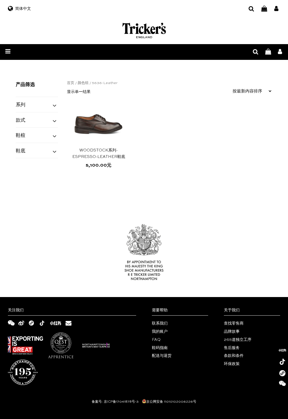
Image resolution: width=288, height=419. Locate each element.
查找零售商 (234, 323)
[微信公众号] (282, 384)
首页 (70, 83)
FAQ (156, 340)
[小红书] (282, 350)
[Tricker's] (144, 30)
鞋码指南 (160, 348)
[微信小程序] (282, 373)
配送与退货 (162, 356)
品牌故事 (232, 332)
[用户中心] (276, 9)
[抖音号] (282, 361)
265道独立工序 (237, 340)
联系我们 (160, 323)
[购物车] (264, 9)
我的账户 (160, 332)
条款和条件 (234, 356)
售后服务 (232, 348)
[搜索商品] (251, 9)
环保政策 (232, 364)
